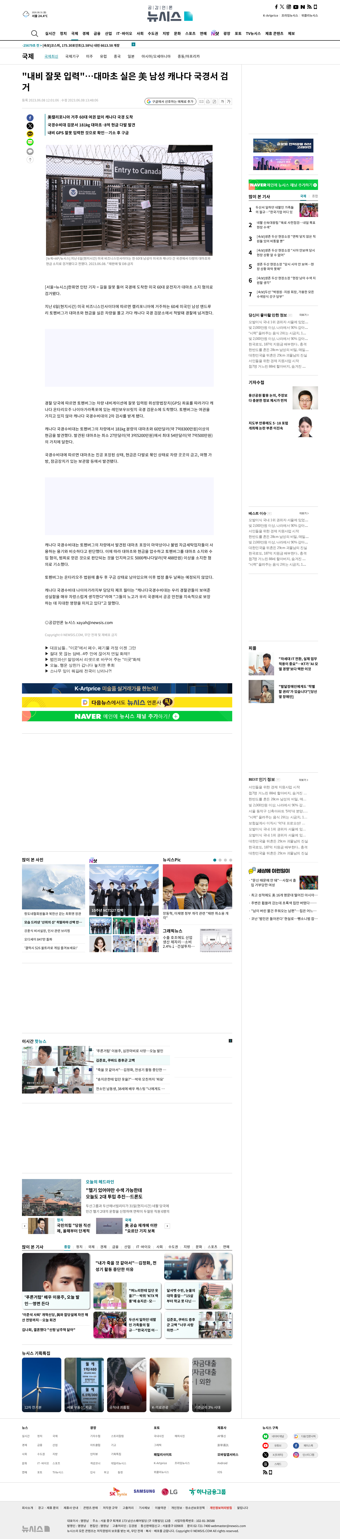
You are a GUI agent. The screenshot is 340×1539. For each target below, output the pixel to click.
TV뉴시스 (253, 33)
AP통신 (221, 1436)
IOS (219, 1472)
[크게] (229, 101)
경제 (85, 33)
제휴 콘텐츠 (274, 33)
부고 (106, 1472)
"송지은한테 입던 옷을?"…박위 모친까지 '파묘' (130, 1079)
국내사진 (159, 1436)
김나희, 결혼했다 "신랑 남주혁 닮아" (48, 1329)
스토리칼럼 (117, 1436)
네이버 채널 (278, 1436)
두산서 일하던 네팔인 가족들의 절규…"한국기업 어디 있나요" (143, 1325)
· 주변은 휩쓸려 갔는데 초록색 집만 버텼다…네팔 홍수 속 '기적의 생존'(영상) (283, 903)
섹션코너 (95, 1463)
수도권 (153, 33)
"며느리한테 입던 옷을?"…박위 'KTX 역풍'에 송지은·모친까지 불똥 (143, 1296)
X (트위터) (278, 1455)
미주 (89, 56)
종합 (67, 1246)
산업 (108, 33)
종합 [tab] (315, 196)
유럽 (103, 56)
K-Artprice (270, 15)
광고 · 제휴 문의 (48, 1507)
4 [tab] (230, 860)
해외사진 (180, 1436)
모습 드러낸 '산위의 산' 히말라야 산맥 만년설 (54, 922)
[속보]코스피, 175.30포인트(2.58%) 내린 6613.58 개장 (71, 44)
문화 (177, 33)
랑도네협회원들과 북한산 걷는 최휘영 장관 (52, 913)
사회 (140, 33)
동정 (120, 1472)
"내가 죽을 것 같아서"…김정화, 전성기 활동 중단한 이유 (126, 1266)
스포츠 (190, 33)
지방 (166, 33)
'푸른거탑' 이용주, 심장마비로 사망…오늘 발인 (129, 1050)
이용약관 (160, 1507)
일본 (131, 56)
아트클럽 (95, 1445)
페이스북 (308, 1445)
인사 (92, 1472)
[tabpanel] (197, 893)
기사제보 (144, 1507)
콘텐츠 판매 (90, 1507)
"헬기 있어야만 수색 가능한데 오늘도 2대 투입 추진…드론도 (114, 1193)
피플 (253, 648)
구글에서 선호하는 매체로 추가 (172, 101)
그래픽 (157, 1445)
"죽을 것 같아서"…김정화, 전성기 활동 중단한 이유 (132, 1069)
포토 (238, 33)
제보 (291, 33)
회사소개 (27, 1507)
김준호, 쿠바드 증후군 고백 (115, 1060)
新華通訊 (223, 1445)
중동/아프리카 (189, 56)
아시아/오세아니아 (156, 56)
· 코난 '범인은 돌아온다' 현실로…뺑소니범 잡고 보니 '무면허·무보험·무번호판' (283, 918)
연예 (203, 33)
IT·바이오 (124, 33)
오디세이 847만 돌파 (38, 939)
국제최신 (51, 56)
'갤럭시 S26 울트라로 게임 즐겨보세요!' (51, 947)
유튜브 (277, 1445)
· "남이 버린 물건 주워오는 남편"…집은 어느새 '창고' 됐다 (283, 910)
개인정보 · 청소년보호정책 (188, 1507)
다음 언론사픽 (308, 1436)
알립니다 (242, 1507)
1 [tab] (214, 860)
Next (167, 1226)
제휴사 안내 (71, 1507)
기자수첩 (256, 382)
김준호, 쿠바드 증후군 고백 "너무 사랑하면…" (181, 1325)
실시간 (50, 33)
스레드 (277, 1464)
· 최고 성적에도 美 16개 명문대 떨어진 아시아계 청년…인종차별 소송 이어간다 (283, 895)
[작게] (222, 101)
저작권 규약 (110, 1507)
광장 (226, 33)
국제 (74, 33)
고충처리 (128, 1507)
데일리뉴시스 (118, 1463)
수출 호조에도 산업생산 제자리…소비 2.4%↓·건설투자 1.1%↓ (177, 944)
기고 (113, 1445)
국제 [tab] (303, 196)
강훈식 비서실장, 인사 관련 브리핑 (47, 930)
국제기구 (72, 56)
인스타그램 (308, 1455)
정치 (63, 33)
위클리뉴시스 (309, 15)
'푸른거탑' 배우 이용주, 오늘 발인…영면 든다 (52, 1300)
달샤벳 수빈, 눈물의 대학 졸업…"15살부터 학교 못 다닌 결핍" (181, 1296)
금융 (97, 33)
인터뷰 (94, 1454)
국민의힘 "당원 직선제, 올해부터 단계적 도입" (74, 1230)
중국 (117, 56)
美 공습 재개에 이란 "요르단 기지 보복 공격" (141, 1230)
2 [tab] (220, 860)
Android (222, 1463)
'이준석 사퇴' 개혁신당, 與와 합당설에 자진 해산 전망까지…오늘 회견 (55, 1317)
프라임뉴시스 (289, 15)
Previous (24, 1226)
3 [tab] (225, 860)
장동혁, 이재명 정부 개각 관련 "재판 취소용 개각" (196, 915)
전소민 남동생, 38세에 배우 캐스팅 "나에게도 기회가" (132, 1088)
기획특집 (116, 1454)
